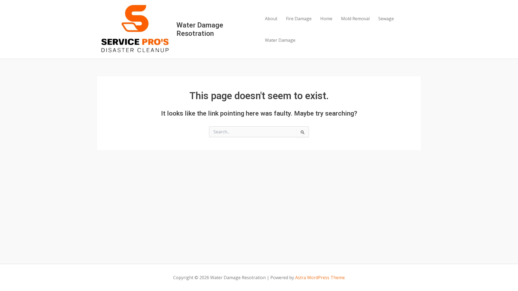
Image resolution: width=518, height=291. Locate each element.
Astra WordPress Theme (320, 277)
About (271, 19)
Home (326, 19)
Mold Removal (355, 19)
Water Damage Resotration (199, 29)
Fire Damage (299, 19)
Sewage (386, 19)
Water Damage (280, 40)
